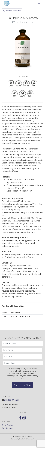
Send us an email (11, 399)
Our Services (7, 428)
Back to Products (13, 10)
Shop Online (7, 425)
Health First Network (26, 439)
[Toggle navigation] (39, 3)
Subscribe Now (22, 385)
